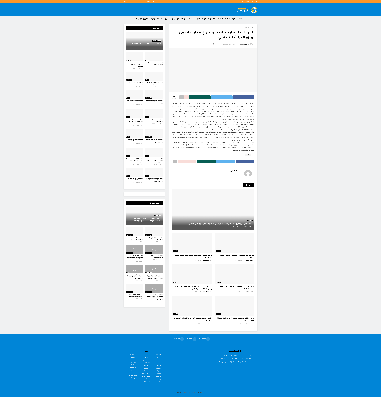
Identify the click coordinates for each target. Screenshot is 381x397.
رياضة (183, 18)
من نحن (255, 1)
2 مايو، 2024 (159, 241)
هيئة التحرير (243, 44)
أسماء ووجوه (159, 357)
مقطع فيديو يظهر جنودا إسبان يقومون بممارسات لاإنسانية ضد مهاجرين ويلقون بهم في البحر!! (154, 277)
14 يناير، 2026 (241, 291)
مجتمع (241, 18)
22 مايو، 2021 (159, 280)
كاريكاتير (133, 367)
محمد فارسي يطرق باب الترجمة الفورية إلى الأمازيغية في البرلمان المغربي (220, 224)
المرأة (198, 18)
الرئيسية (254, 18)
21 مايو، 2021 (139, 280)
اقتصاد (220, 18)
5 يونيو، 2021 (139, 261)
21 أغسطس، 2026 (157, 67)
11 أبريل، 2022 (139, 241)
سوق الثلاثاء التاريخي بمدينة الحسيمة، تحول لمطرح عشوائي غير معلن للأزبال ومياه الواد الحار (135, 257)
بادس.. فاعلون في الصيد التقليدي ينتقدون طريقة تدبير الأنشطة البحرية (134, 160)
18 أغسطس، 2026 (137, 164)
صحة (145, 371)
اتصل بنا (241, 1)
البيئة (204, 18)
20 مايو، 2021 (159, 302)
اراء (159, 363)
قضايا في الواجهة (157, 40)
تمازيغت (190, 18)
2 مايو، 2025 (157, 223)
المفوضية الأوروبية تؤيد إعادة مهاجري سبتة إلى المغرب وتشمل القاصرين (154, 160)
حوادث (146, 357)
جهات (247, 18)
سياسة (227, 18)
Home (252, 27)
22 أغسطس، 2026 (155, 48)
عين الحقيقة (146, 381)
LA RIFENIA (198, 392)
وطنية (234, 18)
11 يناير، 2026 (198, 323)
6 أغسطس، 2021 (157, 259)
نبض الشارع (128, 79)
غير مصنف (133, 355)
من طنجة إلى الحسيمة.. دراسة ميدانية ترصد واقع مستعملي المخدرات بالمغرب (135, 121)
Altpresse (179, 392)
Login (125, 1)
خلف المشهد (146, 363)
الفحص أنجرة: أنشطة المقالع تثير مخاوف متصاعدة (235, 358)
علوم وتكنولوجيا (142, 18)
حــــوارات (145, 355)
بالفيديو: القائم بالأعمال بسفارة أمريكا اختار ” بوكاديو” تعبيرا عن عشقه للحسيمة (135, 277)
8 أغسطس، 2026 (237, 226)
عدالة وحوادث (154, 18)
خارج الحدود (145, 360)
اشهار (159, 365)
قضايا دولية (212, 18)
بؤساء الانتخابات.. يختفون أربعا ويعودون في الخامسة (235, 355)
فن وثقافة (164, 18)
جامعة (159, 379)
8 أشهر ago (233, 44)
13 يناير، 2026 (241, 323)
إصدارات (158, 360)
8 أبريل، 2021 (139, 298)
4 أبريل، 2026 (198, 260)
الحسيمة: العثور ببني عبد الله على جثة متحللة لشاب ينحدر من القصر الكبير (154, 102)
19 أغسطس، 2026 (137, 104)
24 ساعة (159, 355)
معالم (133, 372)
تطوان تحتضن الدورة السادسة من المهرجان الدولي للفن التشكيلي (135, 64)
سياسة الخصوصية (249, 1)
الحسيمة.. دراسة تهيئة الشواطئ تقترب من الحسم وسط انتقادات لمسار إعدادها (154, 141)
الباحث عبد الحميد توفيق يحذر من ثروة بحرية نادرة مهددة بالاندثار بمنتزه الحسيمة (154, 180)
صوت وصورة (175, 18)
